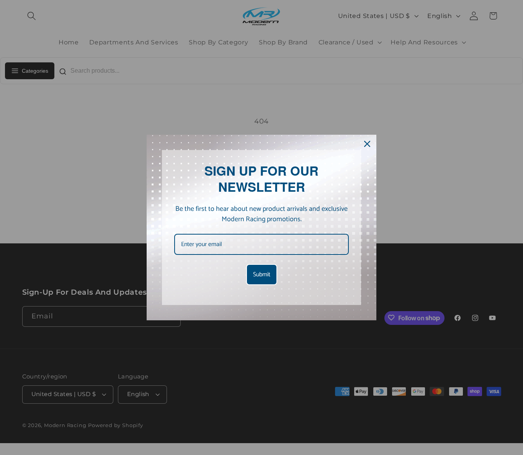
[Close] (367, 144)
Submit (261, 274)
